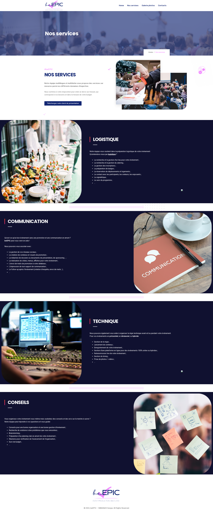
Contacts (162, 5)
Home (121, 5)
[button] (63, 103)
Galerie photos (148, 5)
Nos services (132, 5)
